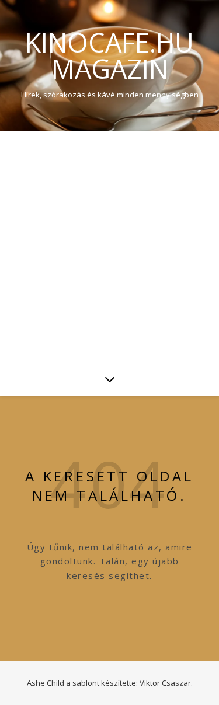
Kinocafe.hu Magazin (109, 55)
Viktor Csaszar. (166, 683)
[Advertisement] (109, 246)
